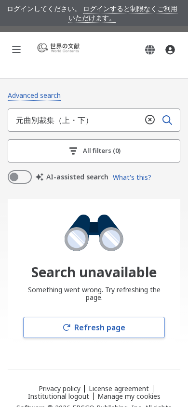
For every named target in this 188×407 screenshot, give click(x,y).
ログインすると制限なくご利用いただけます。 (122, 13)
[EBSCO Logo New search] (60, 49)
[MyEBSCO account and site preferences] (170, 50)
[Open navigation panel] (16, 49)
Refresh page (99, 327)
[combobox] (74, 120)
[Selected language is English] (150, 50)
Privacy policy (60, 388)
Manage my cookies (129, 396)
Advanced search (34, 95)
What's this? (132, 177)
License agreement (119, 388)
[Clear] (150, 120)
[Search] (167, 120)
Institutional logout (58, 396)
